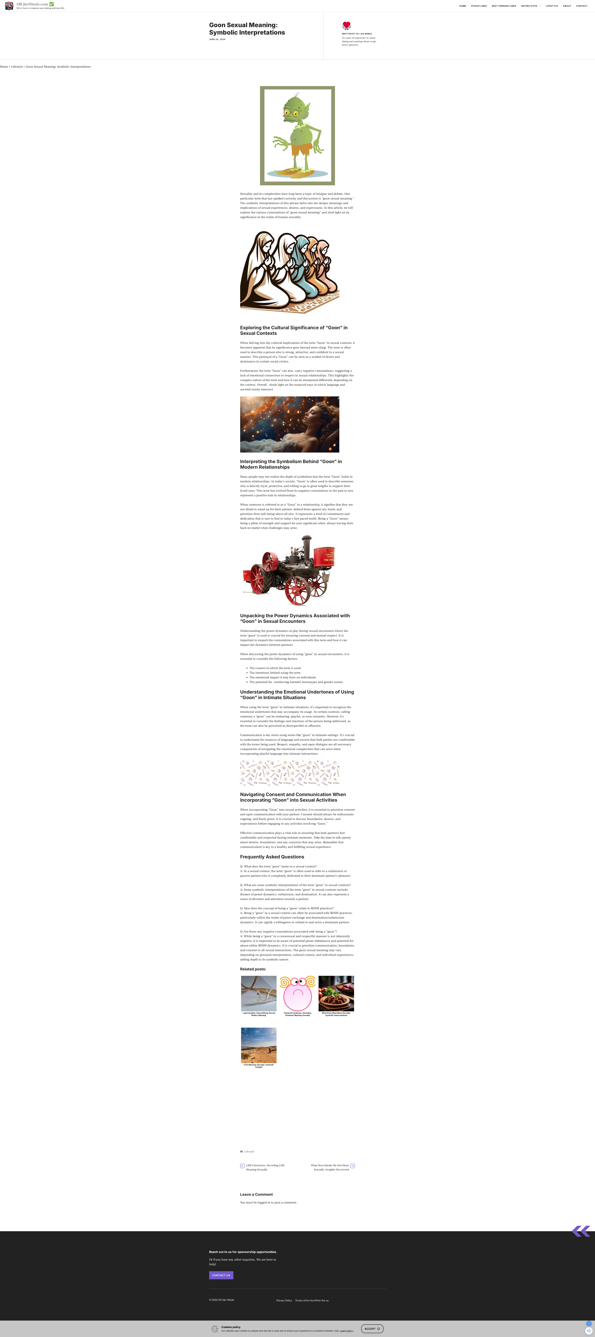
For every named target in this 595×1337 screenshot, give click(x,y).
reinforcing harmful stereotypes (295, 682)
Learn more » (346, 1330)
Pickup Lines (479, 6)
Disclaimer (378, 1300)
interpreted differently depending (325, 380)
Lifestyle (552, 6)
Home (462, 6)
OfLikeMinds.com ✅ (35, 4)
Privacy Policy (284, 1300)
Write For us (322, 1300)
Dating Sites (529, 6)
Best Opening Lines (504, 6)
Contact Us (221, 1275)
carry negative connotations (314, 371)
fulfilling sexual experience (312, 847)
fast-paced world (305, 519)
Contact (582, 6)
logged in (264, 1203)
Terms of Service (305, 1300)
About (567, 6)
